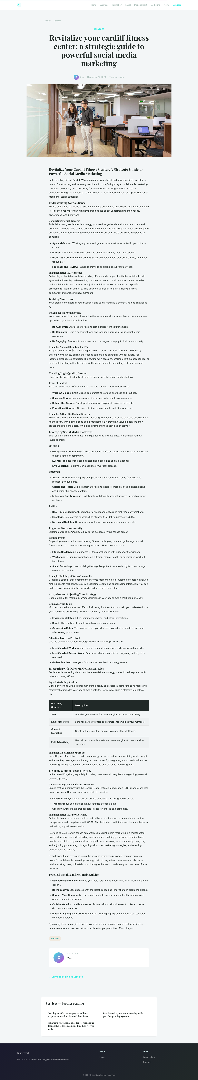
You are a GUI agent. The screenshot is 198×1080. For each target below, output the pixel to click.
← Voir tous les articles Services (66, 976)
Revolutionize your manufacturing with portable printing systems (123, 1015)
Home (93, 5)
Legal (128, 5)
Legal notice (149, 1057)
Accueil (47, 21)
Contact (147, 1062)
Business (104, 5)
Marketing (155, 5)
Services (177, 5)
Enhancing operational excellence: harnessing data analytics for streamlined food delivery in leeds (71, 1025)
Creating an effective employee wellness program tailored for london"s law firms (68, 1015)
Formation (117, 5)
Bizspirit (23, 1053)
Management (140, 5)
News (166, 5)
